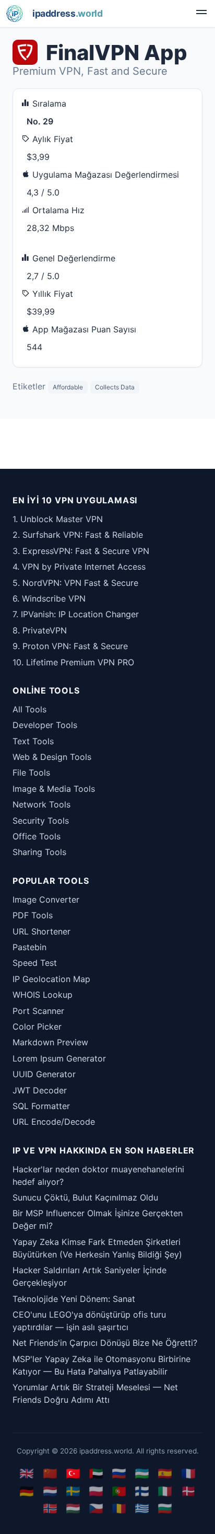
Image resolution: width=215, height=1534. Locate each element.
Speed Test (35, 963)
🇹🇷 (73, 1473)
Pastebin (29, 947)
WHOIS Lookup (43, 994)
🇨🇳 (50, 1473)
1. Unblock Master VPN (58, 519)
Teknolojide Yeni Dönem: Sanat (74, 1299)
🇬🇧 (26, 1473)
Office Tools (37, 836)
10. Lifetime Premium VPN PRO (73, 662)
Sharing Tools (39, 852)
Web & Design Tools (52, 757)
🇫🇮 (142, 1491)
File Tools (31, 772)
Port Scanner (38, 1011)
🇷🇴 (119, 1508)
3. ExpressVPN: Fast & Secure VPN (81, 551)
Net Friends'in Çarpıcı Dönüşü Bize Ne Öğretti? (105, 1342)
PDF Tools (33, 915)
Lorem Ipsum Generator (59, 1058)
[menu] (201, 13)
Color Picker (37, 1026)
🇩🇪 (26, 1491)
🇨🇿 (96, 1508)
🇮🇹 (165, 1491)
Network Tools (41, 804)
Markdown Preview (50, 1042)
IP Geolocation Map (51, 979)
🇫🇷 (188, 1473)
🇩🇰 (188, 1491)
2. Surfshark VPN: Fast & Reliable (78, 534)
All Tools (29, 709)
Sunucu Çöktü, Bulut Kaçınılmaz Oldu (85, 1197)
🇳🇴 (50, 1508)
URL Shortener (41, 931)
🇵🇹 (119, 1491)
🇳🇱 (50, 1491)
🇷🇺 (119, 1473)
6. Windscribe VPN (49, 598)
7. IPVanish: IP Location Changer (76, 614)
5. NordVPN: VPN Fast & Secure (75, 583)
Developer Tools (45, 725)
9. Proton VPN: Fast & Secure (70, 646)
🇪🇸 (165, 1473)
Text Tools (33, 741)
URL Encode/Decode (54, 1121)
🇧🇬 (165, 1508)
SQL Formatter (41, 1106)
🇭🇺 (73, 1508)
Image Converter (46, 899)
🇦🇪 (96, 1473)
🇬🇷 (142, 1508)
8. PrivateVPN (40, 630)
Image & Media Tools (54, 788)
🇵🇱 (96, 1491)
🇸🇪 (73, 1491)
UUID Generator (44, 1074)
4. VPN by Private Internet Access (79, 566)
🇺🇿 (142, 1473)
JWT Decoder (40, 1090)
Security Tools (41, 820)
